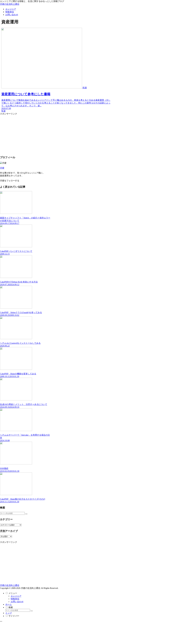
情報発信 (15, 599)
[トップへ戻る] (1, 621)
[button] (32, 610)
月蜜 (2, 168)
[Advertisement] (25, 134)
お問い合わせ (17, 601)
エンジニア (16, 596)
